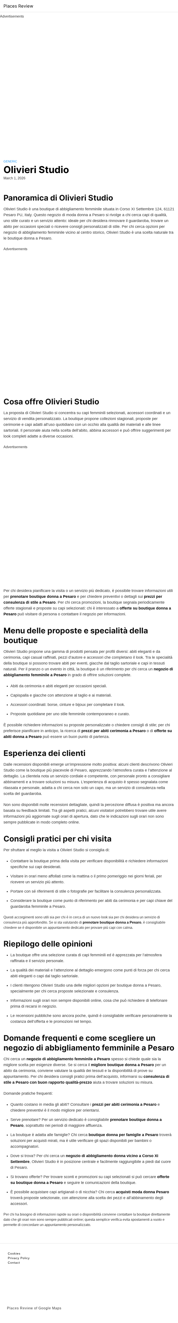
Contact (14, 1262)
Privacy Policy (19, 1258)
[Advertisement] (89, 84)
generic (10, 161)
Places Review (18, 6)
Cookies (14, 1253)
